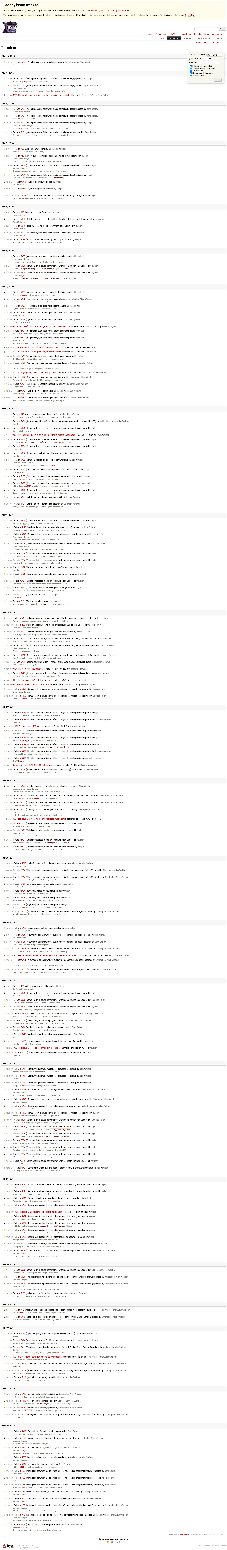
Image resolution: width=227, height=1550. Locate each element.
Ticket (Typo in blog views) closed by (33, 182)
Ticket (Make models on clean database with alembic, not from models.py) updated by (64, 795)
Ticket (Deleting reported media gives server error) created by (45, 847)
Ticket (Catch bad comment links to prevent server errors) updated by (48, 476)
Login (150, 34)
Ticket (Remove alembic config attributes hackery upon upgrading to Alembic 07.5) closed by (68, 421)
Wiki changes (198, 75)
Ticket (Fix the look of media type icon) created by (43, 1431)
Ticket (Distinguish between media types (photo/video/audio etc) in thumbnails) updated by (67, 1414)
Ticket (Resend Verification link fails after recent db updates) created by (50, 1237)
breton (24, 81)
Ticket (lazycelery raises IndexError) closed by (40, 884)
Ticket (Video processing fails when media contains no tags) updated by (49, 78)
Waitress (18, 1367)
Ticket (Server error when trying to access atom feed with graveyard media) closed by (59, 638)
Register (198, 34)
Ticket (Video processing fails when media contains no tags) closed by (51, 132)
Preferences (161, 34)
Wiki (162, 38)
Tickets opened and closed (204, 68)
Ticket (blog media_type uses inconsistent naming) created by (45, 356)
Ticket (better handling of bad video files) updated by (50, 1457)
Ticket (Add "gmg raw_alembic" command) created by (49, 377)
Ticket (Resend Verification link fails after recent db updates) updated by (50, 1205)
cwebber (25, 1086)
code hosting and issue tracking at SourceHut (109, 10)
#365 (27, 1434)
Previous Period (202, 43)
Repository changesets (202, 73)
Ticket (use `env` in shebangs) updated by (44, 1407)
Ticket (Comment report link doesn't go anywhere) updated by (44, 460)
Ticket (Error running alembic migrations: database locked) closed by (51, 1041)
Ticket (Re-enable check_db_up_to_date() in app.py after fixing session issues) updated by (67, 1515)
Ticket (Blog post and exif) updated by (33, 212)
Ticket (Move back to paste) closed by (43, 1377)
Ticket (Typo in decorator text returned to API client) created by (46, 574)
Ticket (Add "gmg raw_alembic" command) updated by (50, 363)
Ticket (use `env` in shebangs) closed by (43, 1401)
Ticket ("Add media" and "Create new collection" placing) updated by (50, 527)
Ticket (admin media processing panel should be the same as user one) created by (57, 618)
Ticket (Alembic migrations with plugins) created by (48, 1020)
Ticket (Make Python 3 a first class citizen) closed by (50, 863)
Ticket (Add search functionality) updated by (36, 149)
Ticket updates (199, 71)
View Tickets (204, 38)
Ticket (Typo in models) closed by (32, 594)
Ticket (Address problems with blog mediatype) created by (43, 239)
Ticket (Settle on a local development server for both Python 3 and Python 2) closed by (65, 1317)
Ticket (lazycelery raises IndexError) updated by (38, 891)
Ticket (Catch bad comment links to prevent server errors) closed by (47, 469)
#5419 (22, 1313)
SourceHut (190, 15)
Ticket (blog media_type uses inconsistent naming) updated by (45, 232)
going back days (201, 58)
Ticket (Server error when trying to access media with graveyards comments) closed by (60, 655)
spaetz (24, 295)
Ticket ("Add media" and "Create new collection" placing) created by (52, 769)
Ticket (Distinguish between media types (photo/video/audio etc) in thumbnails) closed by (60, 1478)
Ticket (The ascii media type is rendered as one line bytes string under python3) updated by (67, 877)
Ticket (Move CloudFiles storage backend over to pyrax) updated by (47, 156)
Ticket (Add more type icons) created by (38, 1464)
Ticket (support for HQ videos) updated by (44, 1524)
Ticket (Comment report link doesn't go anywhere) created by (44, 587)
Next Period (217, 43)
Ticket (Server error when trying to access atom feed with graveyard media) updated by (60, 645)
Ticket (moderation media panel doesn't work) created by (46, 1034)
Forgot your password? (214, 34)
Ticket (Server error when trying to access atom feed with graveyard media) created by (56, 1244)
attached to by (57, 95)
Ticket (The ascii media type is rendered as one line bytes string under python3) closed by (66, 870)
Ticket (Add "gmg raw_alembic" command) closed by (49, 299)
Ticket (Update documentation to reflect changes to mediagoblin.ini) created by (53, 758)
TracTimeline (183, 1535)
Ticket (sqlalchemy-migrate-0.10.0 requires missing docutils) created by (52, 1340)
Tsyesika (25, 523)
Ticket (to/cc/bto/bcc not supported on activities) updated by (54, 1498)
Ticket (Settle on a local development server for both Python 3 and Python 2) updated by (66, 1347)
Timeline (174, 38)
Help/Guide (174, 34)
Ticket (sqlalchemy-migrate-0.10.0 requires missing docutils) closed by (51, 1333)
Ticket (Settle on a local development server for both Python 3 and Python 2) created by (66, 1370)
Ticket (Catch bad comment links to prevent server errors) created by (48, 483)
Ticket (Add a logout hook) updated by (43, 1447)
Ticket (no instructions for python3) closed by (46, 1293)
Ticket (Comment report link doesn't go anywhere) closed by (44, 453)
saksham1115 (27, 740)
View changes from (197, 55)
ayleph (24, 699)
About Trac (186, 34)
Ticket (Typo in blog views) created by (34, 188)
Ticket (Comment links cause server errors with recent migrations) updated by (52, 165)
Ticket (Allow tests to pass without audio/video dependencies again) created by (62, 969)
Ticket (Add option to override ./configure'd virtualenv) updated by (55, 1089)
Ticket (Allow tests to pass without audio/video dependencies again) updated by (62, 911)
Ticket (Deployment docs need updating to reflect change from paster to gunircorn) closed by (68, 1310)
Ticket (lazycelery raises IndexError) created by (41, 928)
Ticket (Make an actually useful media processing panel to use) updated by (53, 625)
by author (193, 62)
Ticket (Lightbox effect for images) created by (43, 504)
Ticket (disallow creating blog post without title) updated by (44, 226)
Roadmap (188, 38)
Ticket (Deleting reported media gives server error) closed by (48, 631)
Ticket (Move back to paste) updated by (44, 1394)
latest (20, 761)
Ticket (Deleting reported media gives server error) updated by (45, 581)
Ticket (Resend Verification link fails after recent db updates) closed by (58, 1106)
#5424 (36, 799)
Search (219, 38)
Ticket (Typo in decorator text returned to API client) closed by (45, 567)
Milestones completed (202, 66)
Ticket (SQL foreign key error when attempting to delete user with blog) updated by (55, 219)
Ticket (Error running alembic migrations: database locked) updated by (48, 1052)
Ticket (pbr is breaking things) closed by (42, 414)
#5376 (52, 466)
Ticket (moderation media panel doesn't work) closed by (45, 1027)
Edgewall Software (30, 1548)
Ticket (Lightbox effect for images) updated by (43, 312)
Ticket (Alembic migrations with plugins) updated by (49, 62)
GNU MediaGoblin (206, 1545)
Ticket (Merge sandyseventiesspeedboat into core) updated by (54, 1438)
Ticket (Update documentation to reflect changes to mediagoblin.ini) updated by (58, 662)
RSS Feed (115, 1542)
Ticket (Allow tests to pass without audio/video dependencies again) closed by (55, 935)
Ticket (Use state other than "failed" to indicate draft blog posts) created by (52, 195)
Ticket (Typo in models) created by (32, 601)
